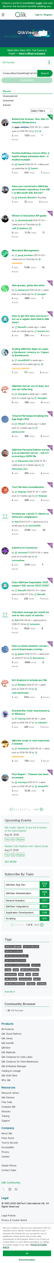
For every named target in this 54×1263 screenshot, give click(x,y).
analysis (31, 983)
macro (37, 979)
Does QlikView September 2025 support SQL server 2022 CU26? (30, 584)
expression (10, 974)
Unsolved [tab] (8, 100)
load (28, 974)
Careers (5, 1156)
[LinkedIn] (10, 1189)
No (13, 839)
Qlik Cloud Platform (11, 1033)
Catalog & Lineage (11, 1070)
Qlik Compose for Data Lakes (16, 1056)
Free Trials (6, 1102)
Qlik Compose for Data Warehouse (19, 1061)
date (21, 974)
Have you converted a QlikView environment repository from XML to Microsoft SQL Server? (31, 189)
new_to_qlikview (13, 946)
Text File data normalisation (28, 487)
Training (5, 1116)
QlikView (26, 32)
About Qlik (6, 1133)
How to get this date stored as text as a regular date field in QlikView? (30, 319)
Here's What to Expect (32, 53)
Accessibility (7, 1147)
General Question (15, 900)
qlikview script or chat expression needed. (30, 742)
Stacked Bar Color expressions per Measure (31, 712)
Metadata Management (25, 250)
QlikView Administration (18, 893)
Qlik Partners (8, 1097)
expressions (25, 979)
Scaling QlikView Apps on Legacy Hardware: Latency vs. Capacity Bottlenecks (30, 352)
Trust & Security (9, 1142)
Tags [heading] (8, 939)
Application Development (19, 912)
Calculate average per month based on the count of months (30, 614)
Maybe (20, 839)
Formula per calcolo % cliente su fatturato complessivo (30, 515)
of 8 (30, 924)
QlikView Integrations (17, 906)
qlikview (36, 965)
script (8, 970)
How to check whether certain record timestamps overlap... (30, 647)
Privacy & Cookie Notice (14, 1220)
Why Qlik (6, 1080)
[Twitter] (3, 1189)
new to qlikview (31, 946)
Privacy (5, 1151)
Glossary (6, 1111)
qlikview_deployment (15, 960)
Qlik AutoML (7, 1043)
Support (5, 1120)
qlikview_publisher (29, 970)
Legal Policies (8, 1215)
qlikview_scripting (13, 951)
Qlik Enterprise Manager (13, 1066)
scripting (42, 983)
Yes (7, 839)
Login (39, 3)
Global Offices (8, 1165)
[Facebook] (16, 1189)
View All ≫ (10, 991)
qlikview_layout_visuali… (16, 956)
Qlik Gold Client (9, 1075)
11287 (36, 809)
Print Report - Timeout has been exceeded (30, 776)
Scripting (10, 918)
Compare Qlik (8, 1106)
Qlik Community (10, 1182)
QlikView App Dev (15, 884)
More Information (27, 1259)
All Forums (9, 62)
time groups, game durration (28, 285)
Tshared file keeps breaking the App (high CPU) (30, 417)
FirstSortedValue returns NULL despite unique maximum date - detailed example (30, 156)
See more (11, 861)
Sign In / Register (44, 14)
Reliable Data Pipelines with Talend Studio (26, 846)
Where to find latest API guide (29, 215)
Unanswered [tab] (10, 96)
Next (36, 924)
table (35, 974)
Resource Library (10, 1092)
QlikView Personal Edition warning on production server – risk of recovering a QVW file (31, 453)
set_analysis (11, 979)
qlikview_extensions (14, 983)
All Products (7, 1029)
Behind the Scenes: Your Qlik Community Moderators (30, 121)
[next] (41, 809)
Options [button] (49, 62)
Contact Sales (8, 1170)
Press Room (7, 1138)
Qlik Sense (7, 1038)
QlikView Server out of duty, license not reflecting (30, 388)
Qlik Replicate (8, 1052)
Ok (27, 1253)
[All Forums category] (6, 1010)
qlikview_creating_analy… (17, 965)
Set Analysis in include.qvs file (29, 680)
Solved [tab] (7, 105)
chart (15, 970)
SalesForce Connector (25, 547)
